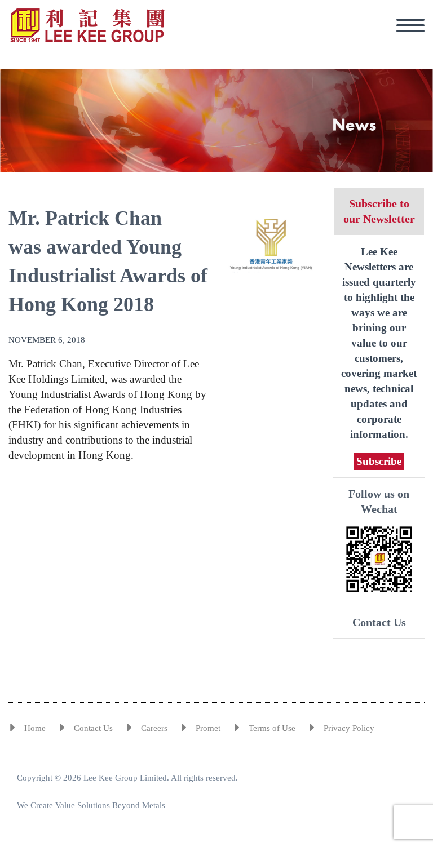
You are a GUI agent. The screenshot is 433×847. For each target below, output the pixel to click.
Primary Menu (410, 25)
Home (35, 728)
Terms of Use (272, 728)
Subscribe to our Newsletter (379, 211)
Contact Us (379, 622)
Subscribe (378, 461)
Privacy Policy (349, 728)
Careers (154, 728)
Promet (208, 728)
